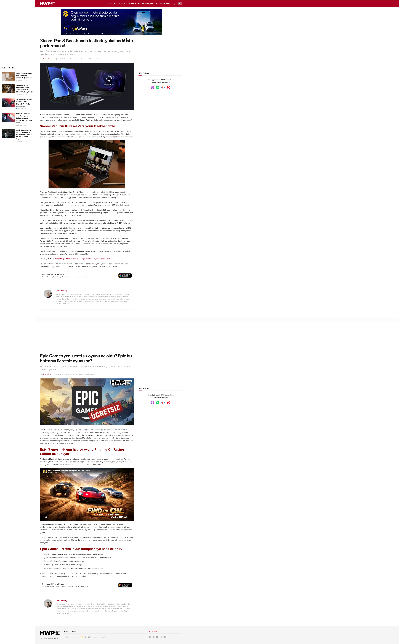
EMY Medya (54, 638)
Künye (66, 631)
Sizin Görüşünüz (147, 4)
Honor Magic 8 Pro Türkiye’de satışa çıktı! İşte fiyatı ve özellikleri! (82, 259)
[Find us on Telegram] (165, 637)
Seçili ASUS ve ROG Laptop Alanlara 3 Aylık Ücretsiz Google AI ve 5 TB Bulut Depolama (24, 134)
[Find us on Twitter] (150, 637)
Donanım (73, 59)
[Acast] (168, 87)
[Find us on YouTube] (157, 637)
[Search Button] (174, 3)
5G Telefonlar (164, 4)
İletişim (73, 631)
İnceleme (112, 4)
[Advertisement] (17, 33)
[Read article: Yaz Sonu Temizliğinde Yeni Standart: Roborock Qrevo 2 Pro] (8, 76)
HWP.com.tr (67, 637)
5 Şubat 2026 (59, 59)
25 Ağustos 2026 (22, 80)
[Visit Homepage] (47, 3)
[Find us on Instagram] (161, 637)
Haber (123, 4)
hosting (73, 637)
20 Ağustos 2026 (22, 94)
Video (133, 4)
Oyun (76, 374)
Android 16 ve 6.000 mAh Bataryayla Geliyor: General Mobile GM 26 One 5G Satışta (24, 118)
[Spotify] (157, 87)
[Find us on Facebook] (153, 637)
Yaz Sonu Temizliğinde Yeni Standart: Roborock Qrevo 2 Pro (24, 76)
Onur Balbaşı (47, 59)
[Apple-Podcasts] (152, 87)
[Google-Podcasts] (163, 87)
